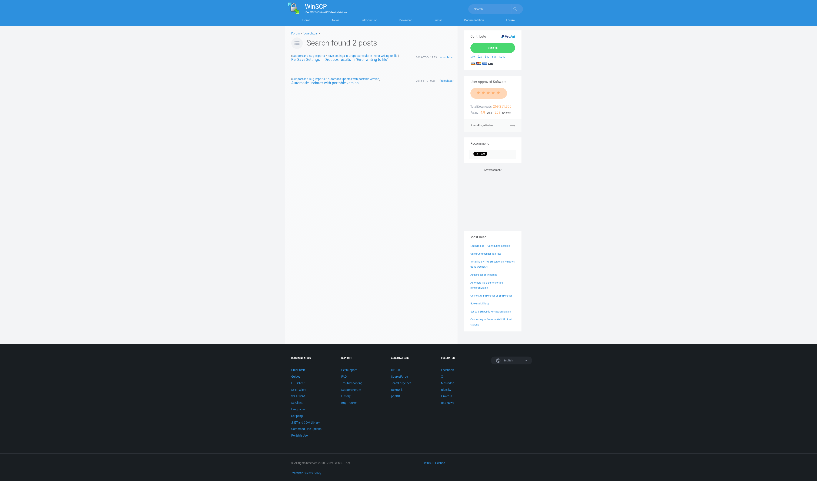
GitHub (395, 370)
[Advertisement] (492, 199)
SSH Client (298, 396)
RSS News (447, 403)
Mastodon (447, 383)
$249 (502, 56)
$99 (494, 56)
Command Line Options (306, 429)
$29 (480, 56)
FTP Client (297, 383)
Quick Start (298, 370)
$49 (487, 56)
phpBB (395, 396)
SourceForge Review (481, 125)
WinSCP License (434, 463)
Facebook (447, 370)
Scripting (297, 416)
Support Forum (351, 390)
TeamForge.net (401, 383)
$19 (472, 56)
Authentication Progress (483, 274)
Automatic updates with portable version (353, 79)
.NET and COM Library (305, 422)
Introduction (369, 20)
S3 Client (297, 403)
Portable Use (299, 435)
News (335, 20)
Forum (510, 20)
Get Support (349, 370)
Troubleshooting (352, 383)
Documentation (474, 20)
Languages (298, 409)
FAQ (344, 376)
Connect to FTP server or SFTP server (491, 295)
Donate (493, 48)
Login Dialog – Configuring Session (490, 245)
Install (438, 20)
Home (306, 20)
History (345, 396)
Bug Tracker (349, 403)
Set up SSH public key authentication (490, 311)
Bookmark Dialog (480, 303)
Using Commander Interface (485, 253)
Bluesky (446, 390)
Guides (295, 376)
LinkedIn (446, 396)
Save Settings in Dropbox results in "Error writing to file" (363, 56)
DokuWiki (397, 390)
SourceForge (399, 376)
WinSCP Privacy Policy (306, 473)
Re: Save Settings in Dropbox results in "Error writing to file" (339, 59)
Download (405, 20)
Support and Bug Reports (308, 56)
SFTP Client (298, 390)
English (508, 360)
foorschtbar (310, 33)
